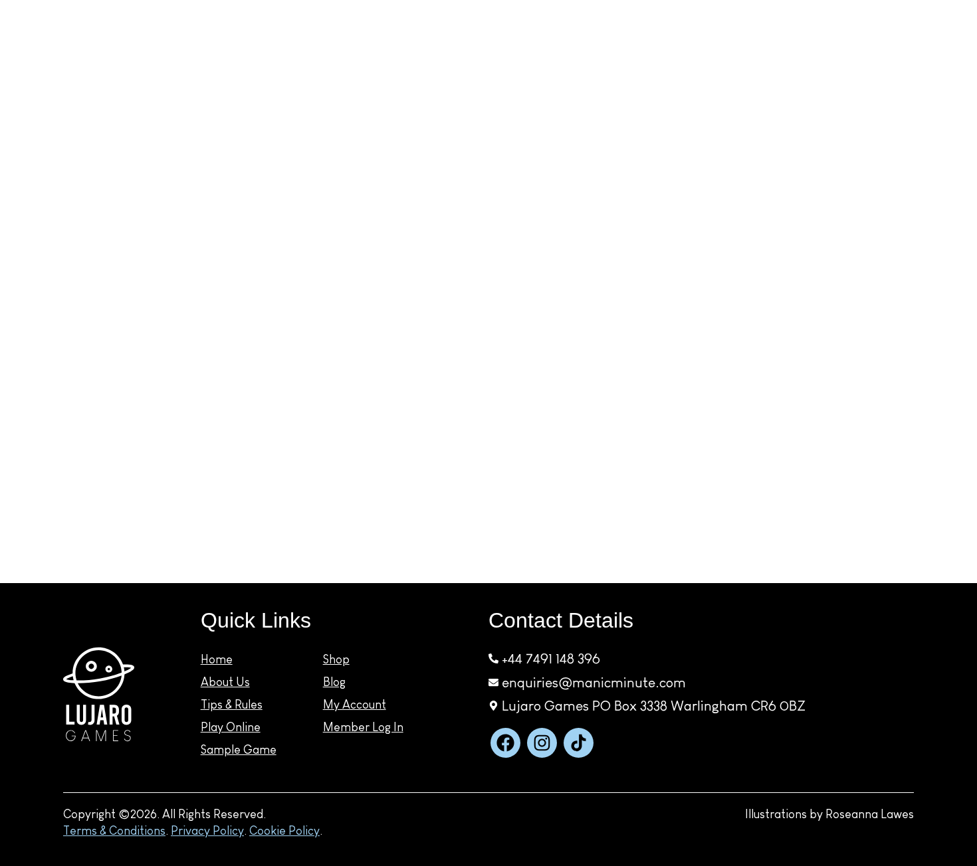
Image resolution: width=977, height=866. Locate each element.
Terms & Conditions (114, 830)
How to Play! (255, 70)
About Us (225, 682)
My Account (944, 66)
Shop (521, 70)
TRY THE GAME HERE (688, 70)
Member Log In (363, 727)
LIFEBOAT (66, 70)
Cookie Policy (284, 830)
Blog (855, 71)
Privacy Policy (207, 830)
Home (217, 659)
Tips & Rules (232, 704)
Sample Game (238, 749)
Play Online (231, 727)
